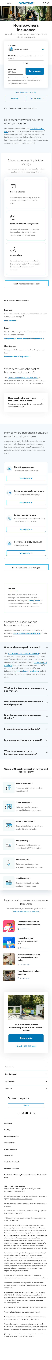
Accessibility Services (11, 1136)
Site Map (7, 1130)
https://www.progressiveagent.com (16, 1271)
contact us (31, 1248)
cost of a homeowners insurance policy (23, 377)
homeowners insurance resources (26, 912)
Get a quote (26, 1038)
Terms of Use (8, 1155)
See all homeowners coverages (26, 568)
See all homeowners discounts (26, 284)
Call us (15, 98)
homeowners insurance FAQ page (26, 633)
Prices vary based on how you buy (21, 1199)
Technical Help (9, 1143)
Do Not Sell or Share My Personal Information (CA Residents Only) (25, 1176)
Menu (9, 3)
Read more (23, 83)
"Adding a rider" (34, 600)
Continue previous (26, 92)
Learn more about (17, 356)
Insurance (12, 108)
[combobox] (26, 49)
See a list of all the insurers (32, 1245)
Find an (36, 98)
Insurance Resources (11, 1168)
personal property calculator (28, 671)
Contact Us (8, 1123)
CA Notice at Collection (12, 1162)
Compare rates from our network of (24, 338)
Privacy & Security (10, 1149)
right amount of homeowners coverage (23, 653)
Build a (10, 320)
